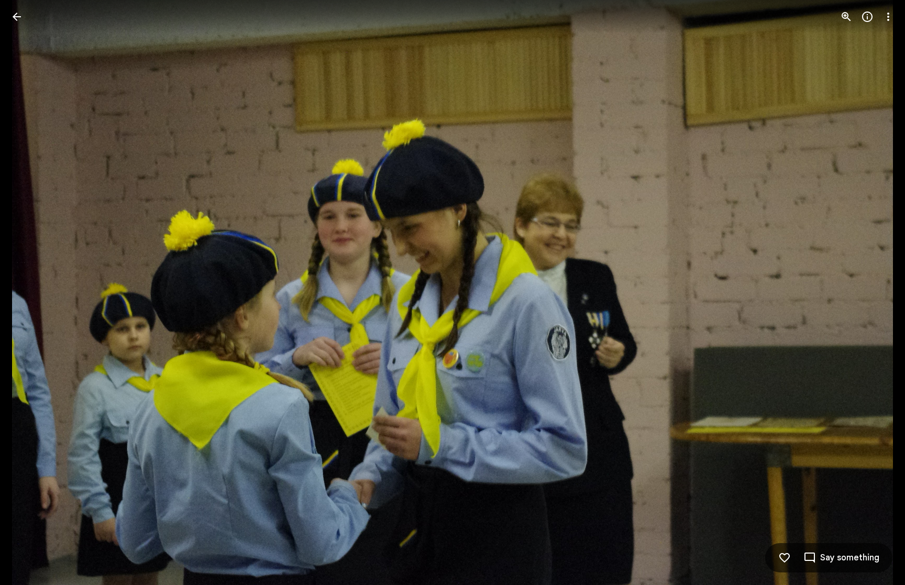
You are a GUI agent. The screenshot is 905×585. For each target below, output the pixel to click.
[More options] (888, 16)
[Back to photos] (16, 16)
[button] (29, 292)
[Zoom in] (846, 16)
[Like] (784, 557)
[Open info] (867, 16)
